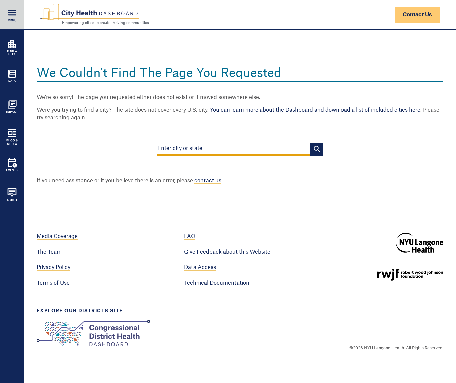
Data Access (200, 267)
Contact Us (417, 14)
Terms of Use (53, 283)
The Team (49, 252)
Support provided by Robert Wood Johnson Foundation (410, 275)
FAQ (189, 236)
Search (316, 149)
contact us (207, 180)
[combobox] (233, 149)
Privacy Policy (53, 267)
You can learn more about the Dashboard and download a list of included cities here (315, 110)
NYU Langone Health (419, 243)
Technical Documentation (216, 283)
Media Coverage (57, 236)
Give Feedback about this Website (227, 252)
